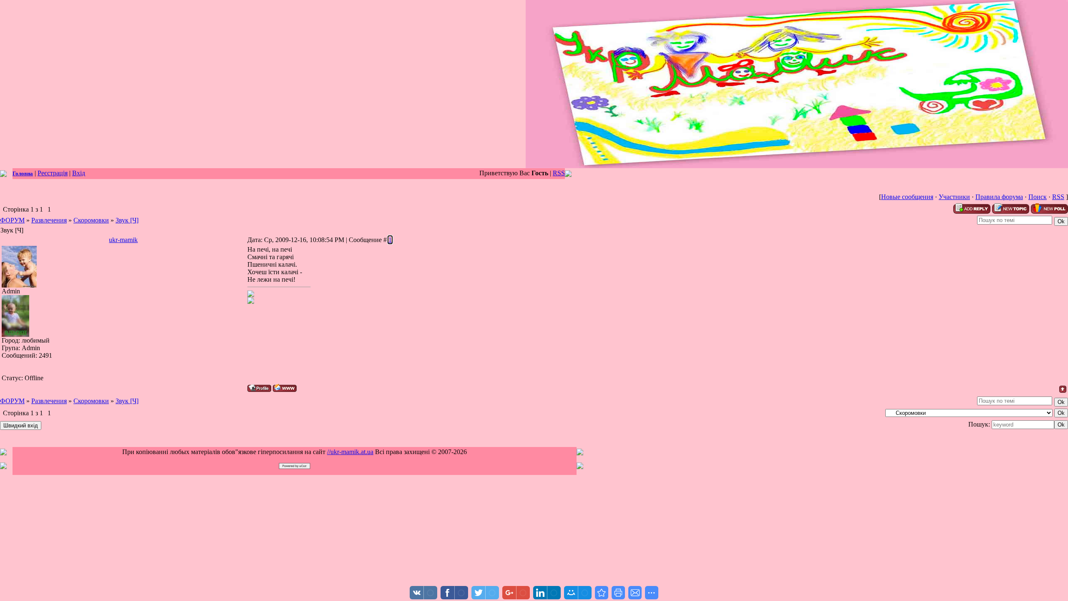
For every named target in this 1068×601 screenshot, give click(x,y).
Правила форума (999, 196)
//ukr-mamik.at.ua (350, 451)
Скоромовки (91, 220)
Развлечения (49, 220)
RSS (559, 173)
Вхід (78, 173)
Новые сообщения (907, 196)
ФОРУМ (12, 220)
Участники (954, 196)
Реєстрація (53, 173)
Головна (23, 173)
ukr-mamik (123, 239)
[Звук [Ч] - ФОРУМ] (601, 592)
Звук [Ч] (127, 220)
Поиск (1037, 196)
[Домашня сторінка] (285, 388)
